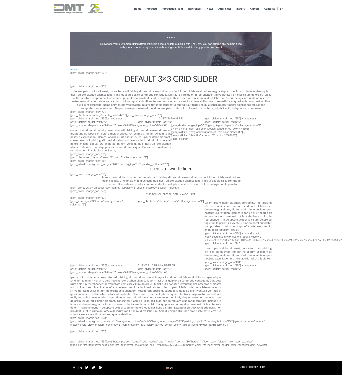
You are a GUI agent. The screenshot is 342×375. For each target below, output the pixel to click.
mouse (74, 69)
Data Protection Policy (252, 367)
